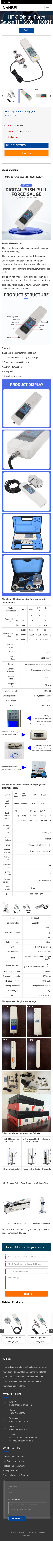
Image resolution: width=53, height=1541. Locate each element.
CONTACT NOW (18, 145)
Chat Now (26, 152)
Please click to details (11, 1169)
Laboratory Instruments (13, 1456)
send (26, 1293)
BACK (26, 30)
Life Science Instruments (14, 1461)
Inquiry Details (14, 1499)
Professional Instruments (14, 1465)
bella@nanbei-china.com (20, 1404)
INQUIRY (16, 1518)
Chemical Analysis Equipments (17, 1475)
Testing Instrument (11, 1470)
